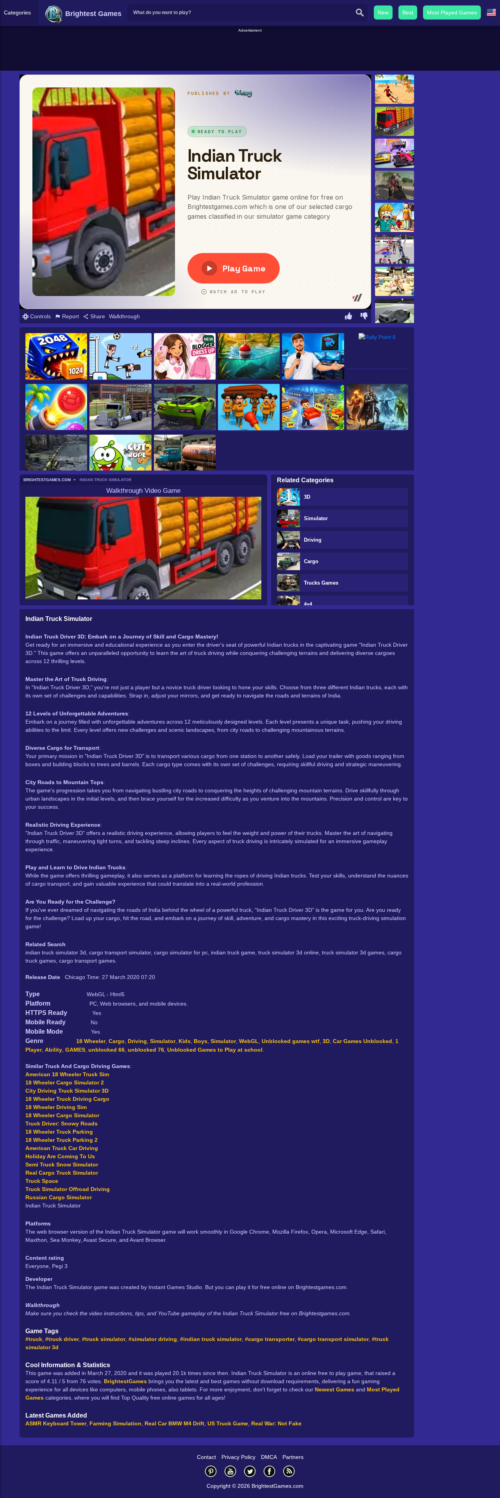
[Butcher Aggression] (394, 185)
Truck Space (41, 1181)
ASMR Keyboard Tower (55, 1423)
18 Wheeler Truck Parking (59, 1132)
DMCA (269, 1457)
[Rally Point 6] (377, 351)
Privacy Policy (238, 1457)
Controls (40, 316)
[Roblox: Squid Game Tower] (394, 217)
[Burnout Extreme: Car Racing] (185, 408)
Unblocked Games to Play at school (214, 1050)
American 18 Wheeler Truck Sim (67, 1074)
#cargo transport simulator (333, 1339)
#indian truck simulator (211, 1339)
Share (97, 316)
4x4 (308, 604)
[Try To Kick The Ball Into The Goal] (394, 89)
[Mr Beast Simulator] (313, 357)
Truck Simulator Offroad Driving (67, 1189)
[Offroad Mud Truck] (120, 408)
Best (407, 12)
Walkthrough (124, 316)
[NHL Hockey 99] (394, 249)
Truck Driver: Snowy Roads (61, 1123)
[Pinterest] (211, 1471)
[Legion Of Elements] (377, 408)
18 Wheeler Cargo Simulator (62, 1115)
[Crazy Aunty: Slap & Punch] (249, 408)
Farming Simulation (115, 1423)
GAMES (75, 1050)
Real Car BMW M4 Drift (174, 1423)
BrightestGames (125, 1381)
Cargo (311, 561)
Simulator (316, 518)
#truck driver (62, 1339)
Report (70, 316)
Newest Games (334, 1389)
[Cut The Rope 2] (120, 458)
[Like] (348, 317)
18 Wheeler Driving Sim (56, 1107)
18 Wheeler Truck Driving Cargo (67, 1099)
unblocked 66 (106, 1050)
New (383, 12)
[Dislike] (364, 317)
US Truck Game (227, 1423)
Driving (312, 540)
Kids (185, 1041)
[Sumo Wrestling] (394, 281)
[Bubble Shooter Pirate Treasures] (56, 408)
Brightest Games (92, 14)
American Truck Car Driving (61, 1148)
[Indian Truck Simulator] (394, 121)
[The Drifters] (394, 313)
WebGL (249, 1041)
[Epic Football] (120, 357)
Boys (200, 1041)
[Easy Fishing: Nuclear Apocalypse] (56, 458)
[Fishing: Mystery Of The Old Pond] (249, 357)
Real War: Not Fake (276, 1423)
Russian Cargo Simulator (58, 1197)
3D (307, 497)
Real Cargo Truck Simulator (61, 1173)
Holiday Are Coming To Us (60, 1156)
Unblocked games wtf (291, 1041)
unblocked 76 (146, 1050)
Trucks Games (321, 583)
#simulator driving (153, 1339)
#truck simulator (103, 1339)
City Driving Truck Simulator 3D (67, 1091)
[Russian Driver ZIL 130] (185, 458)
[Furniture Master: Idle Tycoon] (313, 408)
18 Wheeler (90, 1041)
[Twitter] (250, 1471)
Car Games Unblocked (362, 1041)
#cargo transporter (270, 1339)
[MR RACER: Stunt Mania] (394, 153)
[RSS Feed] (289, 1471)
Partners (293, 1457)
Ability (53, 1050)
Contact (206, 1457)
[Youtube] (230, 1471)
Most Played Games (452, 12)
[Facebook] (269, 1471)
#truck (33, 1339)
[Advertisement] (250, 51)
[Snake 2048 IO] (56, 357)
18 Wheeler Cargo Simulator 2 (64, 1082)
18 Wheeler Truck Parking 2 (61, 1140)
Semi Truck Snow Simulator (61, 1164)
